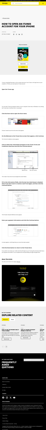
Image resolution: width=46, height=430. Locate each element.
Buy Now (23, 66)
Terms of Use (4, 415)
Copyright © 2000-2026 (6, 426)
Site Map (3, 390)
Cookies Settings (5, 420)
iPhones (18, 261)
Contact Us (4, 384)
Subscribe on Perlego (23, 70)
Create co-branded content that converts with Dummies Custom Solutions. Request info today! (23, 0)
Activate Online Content (6, 387)
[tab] (5, 319)
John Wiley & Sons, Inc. (16, 426)
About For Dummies (6, 381)
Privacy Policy (4, 418)
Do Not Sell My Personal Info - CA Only (9, 423)
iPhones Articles (6, 18)
